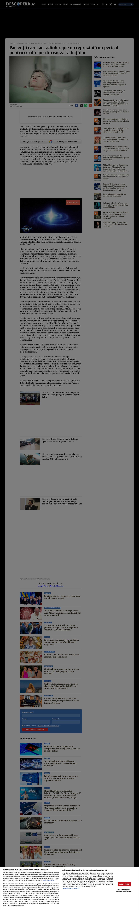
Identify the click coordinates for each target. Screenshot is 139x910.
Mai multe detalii (48, 880)
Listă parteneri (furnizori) (70, 888)
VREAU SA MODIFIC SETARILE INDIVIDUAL (123, 890)
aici (49, 895)
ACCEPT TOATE (124, 884)
